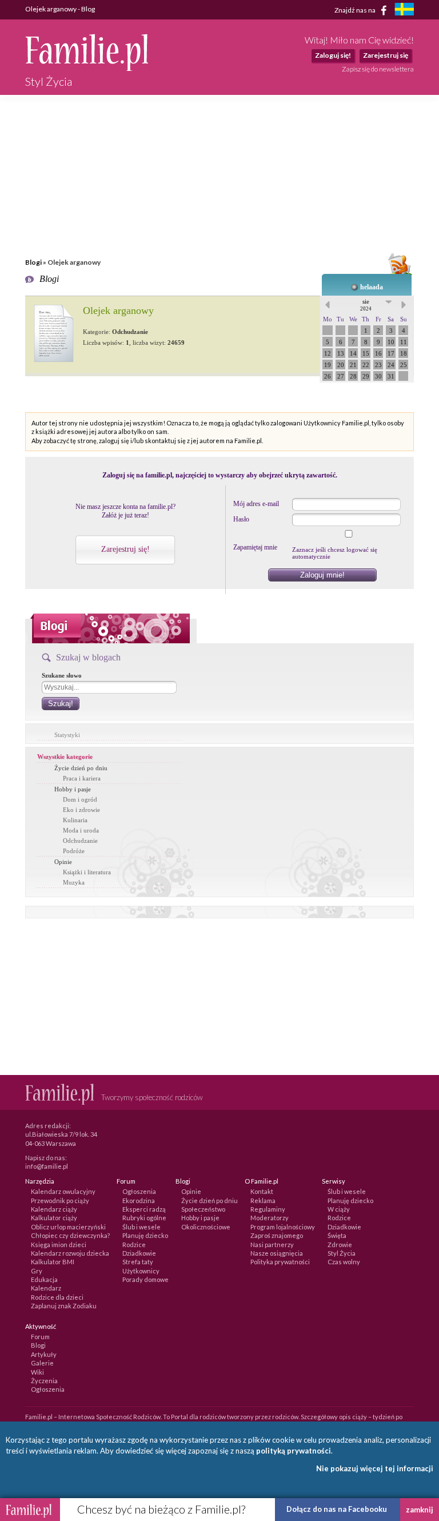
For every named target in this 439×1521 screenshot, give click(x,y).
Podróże (74, 850)
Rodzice (134, 1244)
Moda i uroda (81, 830)
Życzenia (44, 1380)
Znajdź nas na (355, 9)
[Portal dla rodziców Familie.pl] (86, 68)
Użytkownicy (140, 1271)
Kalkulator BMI (52, 1261)
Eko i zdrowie (81, 809)
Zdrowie (340, 1244)
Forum (40, 1336)
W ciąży (339, 1209)
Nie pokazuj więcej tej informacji (374, 1468)
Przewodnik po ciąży (60, 1200)
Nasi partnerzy (272, 1244)
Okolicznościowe (205, 1227)
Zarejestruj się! (125, 549)
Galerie (42, 1363)
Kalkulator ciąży (54, 1217)
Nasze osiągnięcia (276, 1253)
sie (366, 305)
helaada (371, 287)
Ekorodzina (138, 1200)
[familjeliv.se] (404, 10)
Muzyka (74, 882)
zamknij (419, 1509)
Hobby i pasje (72, 789)
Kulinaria (75, 820)
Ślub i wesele (141, 1227)
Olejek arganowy (118, 310)
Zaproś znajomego (276, 1235)
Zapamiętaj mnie (255, 547)
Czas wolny (344, 1261)
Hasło (241, 519)
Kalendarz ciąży (54, 1209)
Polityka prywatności (280, 1261)
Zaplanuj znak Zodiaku (64, 1305)
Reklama (263, 1200)
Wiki (37, 1372)
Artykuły (44, 1354)
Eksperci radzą (144, 1209)
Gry (36, 1271)
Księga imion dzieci (58, 1244)
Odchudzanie (80, 840)
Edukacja (44, 1279)
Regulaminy (267, 1209)
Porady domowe (145, 1279)
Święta (337, 1235)
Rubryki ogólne (144, 1217)
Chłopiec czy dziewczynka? (70, 1235)
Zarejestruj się (385, 55)
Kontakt (261, 1191)
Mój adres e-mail (256, 504)
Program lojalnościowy (282, 1227)
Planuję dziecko (145, 1235)
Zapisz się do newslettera (378, 69)
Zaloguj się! (333, 55)
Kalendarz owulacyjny (63, 1191)
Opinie (63, 861)
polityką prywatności (293, 1450)
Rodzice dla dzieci (57, 1297)
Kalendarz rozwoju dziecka (70, 1253)
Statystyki (67, 734)
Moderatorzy (269, 1217)
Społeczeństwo (203, 1209)
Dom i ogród (80, 799)
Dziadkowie (139, 1253)
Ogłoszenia (139, 1191)
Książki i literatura (87, 872)
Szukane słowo (62, 675)
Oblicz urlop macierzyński (68, 1227)
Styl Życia (342, 1253)
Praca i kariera (82, 778)
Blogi (33, 262)
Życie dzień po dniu (80, 768)
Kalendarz (46, 1288)
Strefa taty (137, 1261)
